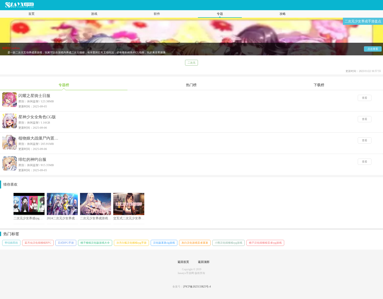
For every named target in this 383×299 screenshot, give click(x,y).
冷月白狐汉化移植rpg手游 (131, 242)
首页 (31, 14)
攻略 (282, 14)
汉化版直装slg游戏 (164, 242)
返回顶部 (203, 262)
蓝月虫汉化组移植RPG (38, 242)
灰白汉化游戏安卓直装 (195, 242)
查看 (364, 97)
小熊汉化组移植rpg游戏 (228, 242)
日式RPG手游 (66, 242)
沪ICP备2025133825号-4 (197, 286)
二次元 (191, 62)
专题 (220, 14)
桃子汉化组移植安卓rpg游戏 (265, 242)
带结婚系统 (11, 242)
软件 (157, 14)
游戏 (94, 14)
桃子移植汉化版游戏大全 (95, 242)
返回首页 (183, 262)
